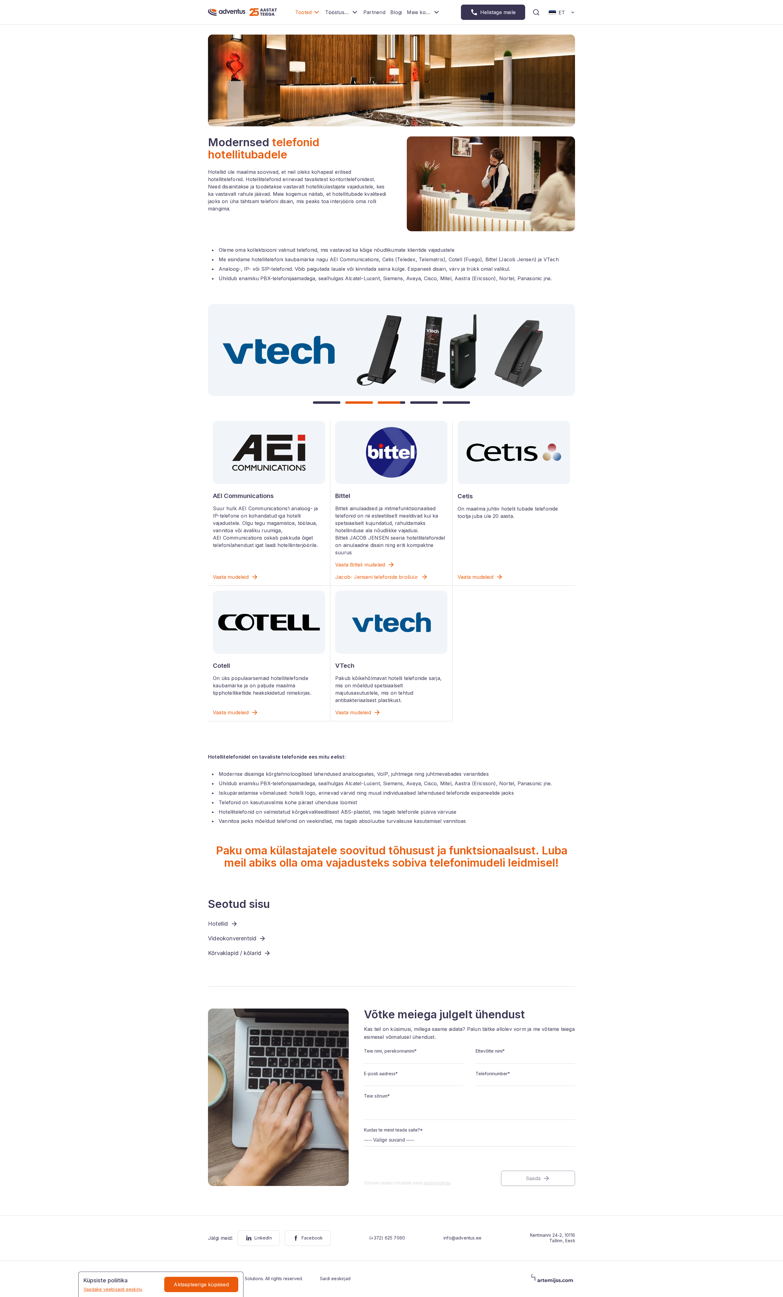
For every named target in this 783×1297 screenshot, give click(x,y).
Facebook (312, 1237)
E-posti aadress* (381, 1073)
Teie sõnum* (377, 1095)
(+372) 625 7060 (387, 1237)
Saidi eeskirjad (335, 1278)
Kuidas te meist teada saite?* (393, 1129)
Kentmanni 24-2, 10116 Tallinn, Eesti (552, 1237)
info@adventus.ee (462, 1237)
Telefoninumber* (493, 1073)
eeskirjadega (437, 1182)
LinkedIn (263, 1237)
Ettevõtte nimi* (490, 1051)
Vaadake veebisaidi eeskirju (112, 1289)
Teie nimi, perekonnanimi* (390, 1051)
